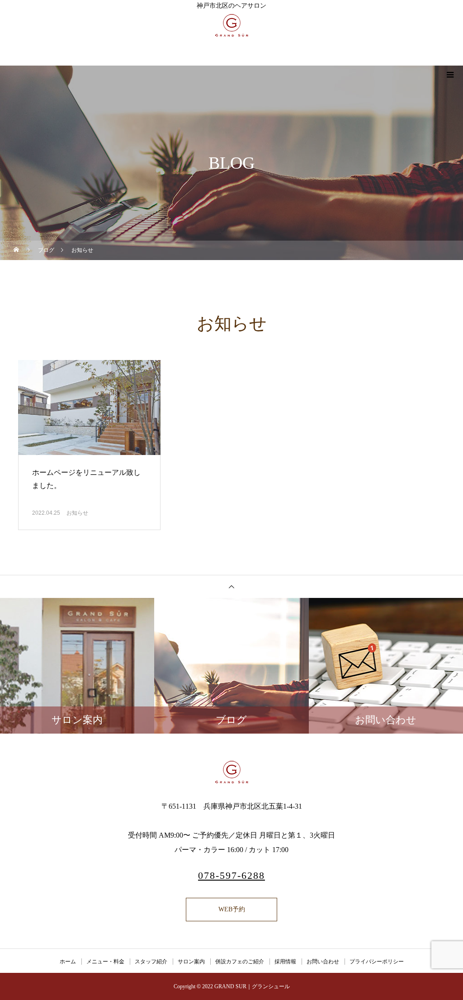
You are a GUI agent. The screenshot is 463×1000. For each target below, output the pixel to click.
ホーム (68, 961)
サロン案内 (191, 961)
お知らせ (77, 513)
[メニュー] (449, 74)
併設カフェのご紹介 (239, 961)
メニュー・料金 (105, 961)
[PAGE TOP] (231, 586)
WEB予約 (231, 909)
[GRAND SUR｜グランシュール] (231, 772)
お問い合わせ (323, 961)
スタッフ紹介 (151, 961)
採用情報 (285, 961)
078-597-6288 (231, 875)
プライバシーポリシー (377, 961)
